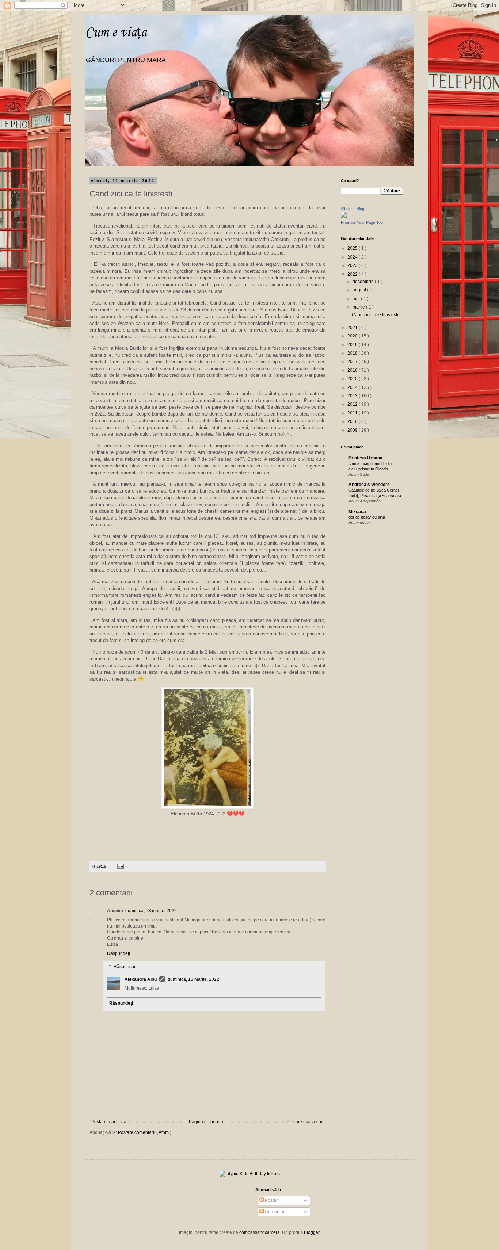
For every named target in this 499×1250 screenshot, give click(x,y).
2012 (353, 404)
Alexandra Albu (141, 979)
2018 (353, 353)
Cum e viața (116, 32)
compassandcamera (259, 1232)
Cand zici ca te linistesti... (376, 314)
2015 (353, 378)
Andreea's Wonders (369, 484)
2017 (353, 361)
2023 (353, 265)
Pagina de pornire (207, 1121)
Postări (271, 1200)
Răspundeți (118, 953)
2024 (353, 257)
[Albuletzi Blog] (344, 216)
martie (359, 307)
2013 (353, 395)
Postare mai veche (305, 1121)
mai (357, 298)
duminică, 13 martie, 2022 (151, 910)
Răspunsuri (125, 966)
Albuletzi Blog (352, 208)
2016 (353, 370)
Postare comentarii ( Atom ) (144, 1132)
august (360, 290)
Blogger (311, 1232)
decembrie (364, 281)
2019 (353, 344)
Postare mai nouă (108, 1121)
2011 (353, 413)
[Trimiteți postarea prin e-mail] (119, 866)
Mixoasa (357, 511)
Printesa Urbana (365, 457)
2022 (353, 274)
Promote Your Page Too (362, 222)
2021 (353, 327)
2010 (353, 421)
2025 (353, 248)
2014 (353, 387)
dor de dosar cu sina (366, 517)
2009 (353, 430)
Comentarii (275, 1211)
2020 (353, 336)
